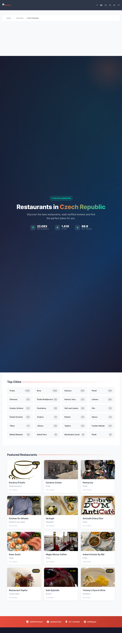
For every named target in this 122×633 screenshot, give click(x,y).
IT (97, 5)
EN (101, 5)
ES (106, 5)
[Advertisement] (61, 39)
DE (114, 5)
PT (119, 5)
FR (110, 5)
